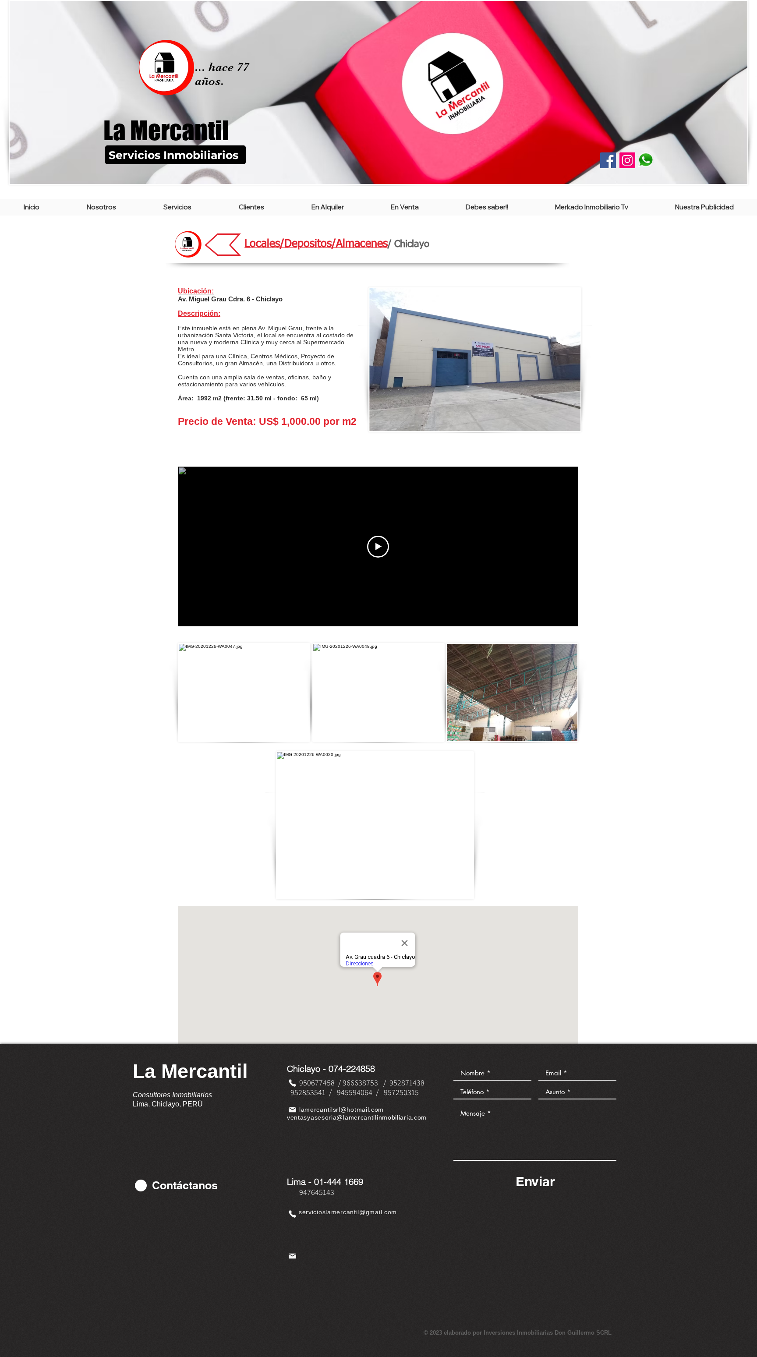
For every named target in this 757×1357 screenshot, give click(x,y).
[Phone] (292, 1082)
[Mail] (292, 1109)
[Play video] (378, 547)
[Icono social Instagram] (627, 160)
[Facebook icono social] (608, 160)
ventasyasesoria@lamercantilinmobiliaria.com (357, 1117)
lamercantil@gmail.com (361, 1212)
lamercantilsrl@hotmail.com (341, 1109)
